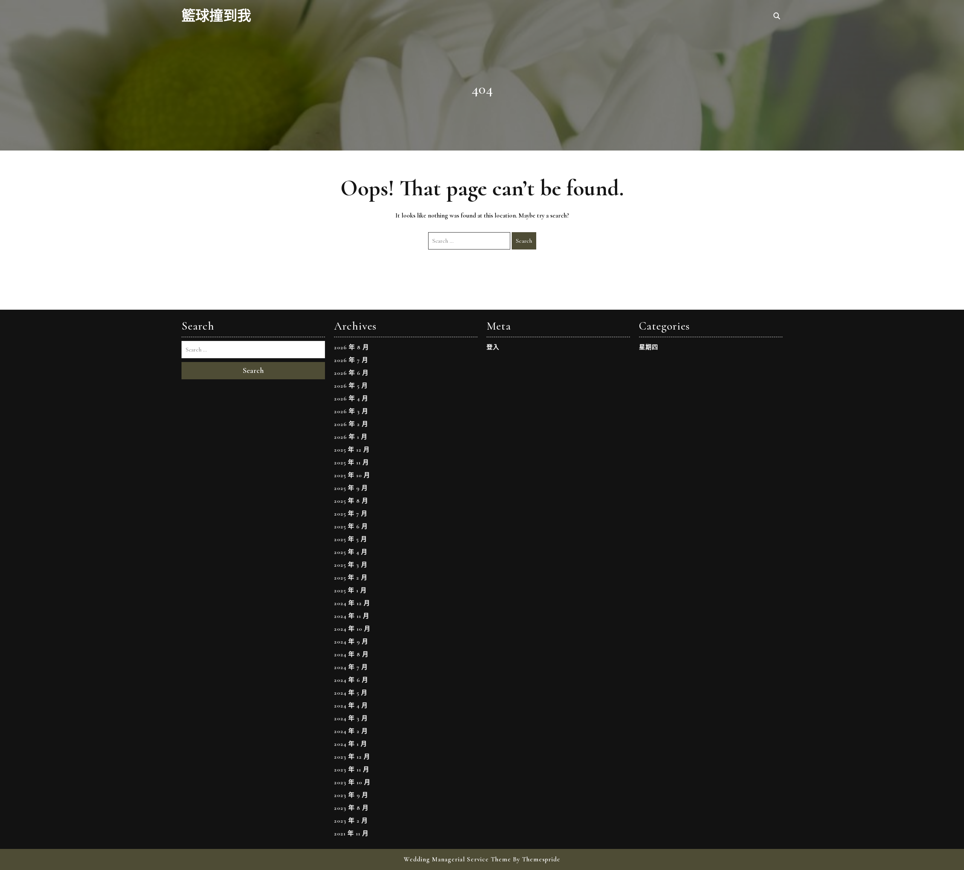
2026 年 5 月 (351, 385)
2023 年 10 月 (352, 782)
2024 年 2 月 (351, 731)
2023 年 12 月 (352, 756)
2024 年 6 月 (351, 680)
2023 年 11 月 (351, 769)
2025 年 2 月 (351, 577)
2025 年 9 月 (351, 488)
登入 (493, 347)
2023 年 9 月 (351, 795)
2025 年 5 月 (350, 539)
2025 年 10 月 (352, 475)
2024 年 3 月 (351, 718)
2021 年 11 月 (351, 833)
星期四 (648, 347)
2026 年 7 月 (351, 360)
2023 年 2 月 (351, 820)
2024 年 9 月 (351, 641)
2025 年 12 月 (352, 449)
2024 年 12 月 (352, 603)
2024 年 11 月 (351, 616)
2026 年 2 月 (351, 424)
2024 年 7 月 (351, 667)
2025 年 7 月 (351, 513)
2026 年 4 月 (351, 398)
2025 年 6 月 (351, 526)
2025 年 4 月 (351, 552)
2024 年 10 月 (352, 629)
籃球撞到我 (216, 16)
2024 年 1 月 (350, 744)
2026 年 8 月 (351, 347)
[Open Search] (776, 16)
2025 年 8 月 (351, 501)
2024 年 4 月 (351, 705)
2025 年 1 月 (350, 590)
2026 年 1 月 (351, 437)
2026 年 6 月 (351, 373)
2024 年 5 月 (351, 693)
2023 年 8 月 (351, 808)
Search (524, 241)
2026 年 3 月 (351, 411)
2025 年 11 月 (351, 462)
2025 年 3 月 (351, 565)
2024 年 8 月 (351, 654)
